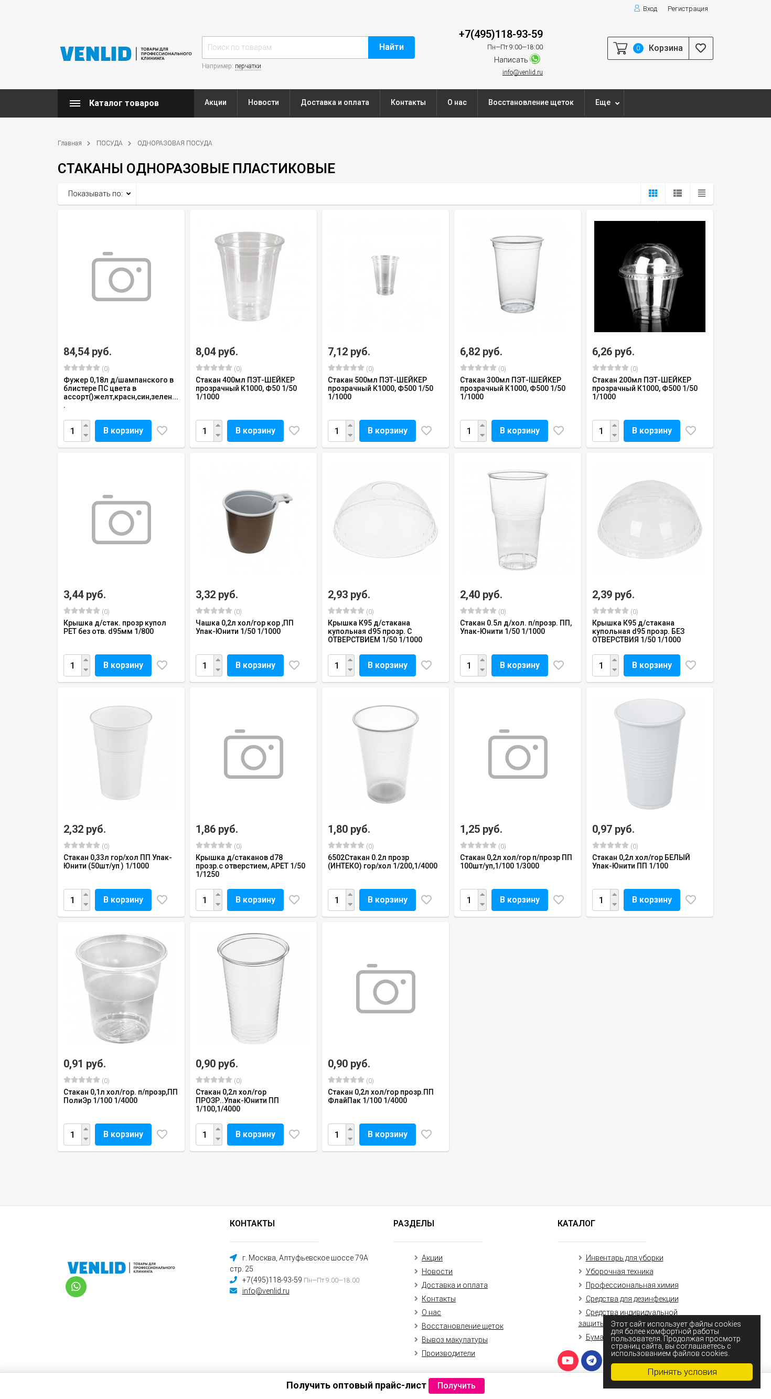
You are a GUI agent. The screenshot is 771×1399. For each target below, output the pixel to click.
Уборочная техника (620, 1271)
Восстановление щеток (531, 102)
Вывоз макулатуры (455, 1340)
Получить (456, 1386)
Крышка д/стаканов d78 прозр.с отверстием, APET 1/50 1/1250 (250, 865)
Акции (216, 102)
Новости (263, 102)
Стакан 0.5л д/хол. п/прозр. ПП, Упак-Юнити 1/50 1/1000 (516, 627)
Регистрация (688, 9)
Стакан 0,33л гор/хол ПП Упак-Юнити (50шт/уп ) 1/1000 (117, 861)
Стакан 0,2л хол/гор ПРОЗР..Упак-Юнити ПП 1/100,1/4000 (237, 1100)
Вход (650, 9)
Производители (448, 1353)
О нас (457, 102)
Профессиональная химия (632, 1285)
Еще (603, 102)
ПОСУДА (110, 143)
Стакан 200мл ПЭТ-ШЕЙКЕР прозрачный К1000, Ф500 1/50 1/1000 (645, 388)
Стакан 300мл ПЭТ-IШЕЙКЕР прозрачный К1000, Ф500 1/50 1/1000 (512, 388)
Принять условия (682, 1371)
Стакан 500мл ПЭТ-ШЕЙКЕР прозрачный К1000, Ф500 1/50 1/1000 (380, 388)
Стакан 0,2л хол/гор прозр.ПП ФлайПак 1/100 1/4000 (381, 1096)
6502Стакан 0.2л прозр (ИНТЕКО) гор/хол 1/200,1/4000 (382, 861)
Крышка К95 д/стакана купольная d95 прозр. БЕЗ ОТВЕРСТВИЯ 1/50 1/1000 (638, 631)
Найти (391, 47)
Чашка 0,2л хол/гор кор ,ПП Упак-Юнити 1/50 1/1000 (245, 627)
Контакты (408, 102)
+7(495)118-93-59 (501, 34)
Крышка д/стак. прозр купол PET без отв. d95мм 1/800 (114, 627)
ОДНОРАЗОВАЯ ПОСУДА (174, 143)
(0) (105, 369)
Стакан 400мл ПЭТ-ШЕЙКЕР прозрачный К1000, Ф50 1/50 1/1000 (246, 388)
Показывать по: (95, 193)
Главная (70, 143)
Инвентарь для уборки (624, 1258)
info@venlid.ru (522, 72)
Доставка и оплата (335, 102)
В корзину (123, 431)
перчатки (248, 66)
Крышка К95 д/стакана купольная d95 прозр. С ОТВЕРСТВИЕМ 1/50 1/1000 (375, 631)
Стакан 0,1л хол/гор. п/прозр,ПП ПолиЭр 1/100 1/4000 (120, 1096)
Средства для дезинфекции (632, 1299)
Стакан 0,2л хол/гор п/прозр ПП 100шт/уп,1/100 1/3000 (516, 861)
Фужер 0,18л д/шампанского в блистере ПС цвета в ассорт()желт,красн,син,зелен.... (120, 392)
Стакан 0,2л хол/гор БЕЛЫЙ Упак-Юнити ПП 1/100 (641, 861)
